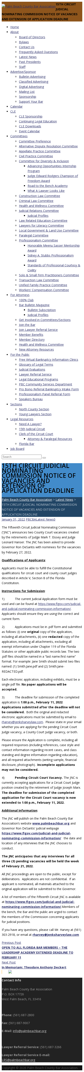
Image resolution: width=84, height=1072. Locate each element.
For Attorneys (20, 295)
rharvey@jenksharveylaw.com (22, 722)
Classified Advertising (33, 81)
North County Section (34, 409)
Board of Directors (32, 37)
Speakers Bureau (31, 399)
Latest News (28, 57)
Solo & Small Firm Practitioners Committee (49, 275)
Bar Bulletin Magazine (34, 305)
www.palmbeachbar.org (51, 823)
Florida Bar (26, 444)
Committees (19, 136)
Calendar (16, 106)
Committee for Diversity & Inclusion (44, 161)
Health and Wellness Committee (41, 206)
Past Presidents (30, 62)
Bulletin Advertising (32, 77)
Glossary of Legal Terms (36, 364)
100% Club (26, 300)
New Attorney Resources (36, 349)
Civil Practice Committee (36, 156)
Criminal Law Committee (36, 201)
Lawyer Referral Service (35, 374)
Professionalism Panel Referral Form (44, 394)
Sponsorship (27, 97)
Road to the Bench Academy (48, 186)
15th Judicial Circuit (32, 429)
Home (14, 27)
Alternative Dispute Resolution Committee (48, 146)
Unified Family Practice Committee (43, 285)
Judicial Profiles (38, 216)
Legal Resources (21, 419)
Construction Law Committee (39, 196)
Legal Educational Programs (38, 379)
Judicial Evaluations (32, 369)
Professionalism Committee (38, 240)
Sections (16, 404)
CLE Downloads (30, 126)
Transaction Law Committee (39, 280)
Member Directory (32, 339)
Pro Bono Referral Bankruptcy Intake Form (49, 389)
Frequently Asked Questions (38, 52)
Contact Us (26, 47)
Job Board (17, 449)
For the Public (20, 355)
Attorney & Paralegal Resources (50, 439)
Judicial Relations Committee (39, 211)
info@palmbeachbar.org (29, 1031)
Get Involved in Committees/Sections (45, 320)
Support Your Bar (31, 101)
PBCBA (31, 519)
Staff (22, 67)
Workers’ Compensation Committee (44, 290)
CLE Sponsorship (30, 116)
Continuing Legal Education (38, 121)
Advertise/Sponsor (23, 72)
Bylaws (24, 42)
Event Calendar (29, 131)
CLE (13, 111)
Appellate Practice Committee (40, 151)
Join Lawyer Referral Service (38, 330)
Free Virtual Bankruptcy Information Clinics (48, 359)
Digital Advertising (31, 87)
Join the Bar (27, 325)
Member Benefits (31, 335)
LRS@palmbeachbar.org (18, 1060)
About (14, 32)
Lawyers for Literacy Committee (41, 225)
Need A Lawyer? (30, 424)
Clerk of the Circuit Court (36, 434)
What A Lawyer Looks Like (46, 191)
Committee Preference (35, 141)
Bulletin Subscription (42, 310)
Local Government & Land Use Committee (49, 230)
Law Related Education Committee (43, 220)
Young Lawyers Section (35, 414)
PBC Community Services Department (45, 384)
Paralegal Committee (33, 235)
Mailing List (27, 92)
